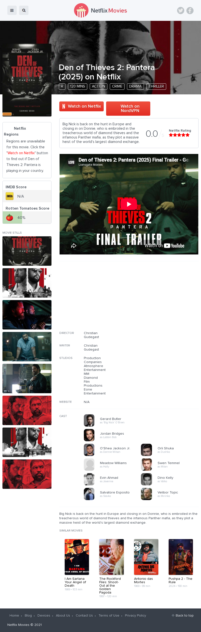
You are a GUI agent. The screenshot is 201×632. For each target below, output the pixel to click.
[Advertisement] (162, 299)
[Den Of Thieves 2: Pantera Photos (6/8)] (26, 410)
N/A (86, 402)
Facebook (190, 10)
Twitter (180, 10)
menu (12, 10)
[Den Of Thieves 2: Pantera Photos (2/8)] (26, 283)
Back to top (185, 615)
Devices (44, 615)
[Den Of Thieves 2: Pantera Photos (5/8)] (26, 378)
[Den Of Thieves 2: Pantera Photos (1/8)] (26, 251)
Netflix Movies (18, 625)
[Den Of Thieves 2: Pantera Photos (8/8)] (26, 474)
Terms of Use (109, 615)
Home (14, 615)
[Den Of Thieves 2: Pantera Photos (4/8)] (26, 346)
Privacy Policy (135, 615)
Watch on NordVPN (130, 108)
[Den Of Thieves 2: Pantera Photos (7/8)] (26, 442)
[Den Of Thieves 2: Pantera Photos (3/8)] (26, 314)
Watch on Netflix (84, 106)
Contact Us (84, 615)
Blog (28, 615)
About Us (63, 615)
